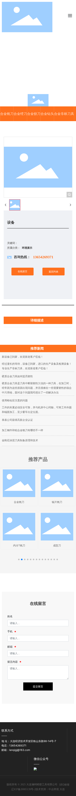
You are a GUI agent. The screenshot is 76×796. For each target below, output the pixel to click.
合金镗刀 (20, 114)
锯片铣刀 (57, 501)
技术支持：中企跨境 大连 (50, 789)
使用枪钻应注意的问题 (15, 400)
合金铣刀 (6, 114)
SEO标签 (64, 784)
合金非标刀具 (64, 114)
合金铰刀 (33, 114)
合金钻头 (47, 114)
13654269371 (43, 257)
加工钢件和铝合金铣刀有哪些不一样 (22, 430)
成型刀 (57, 545)
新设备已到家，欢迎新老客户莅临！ (22, 356)
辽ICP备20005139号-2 (23, 789)
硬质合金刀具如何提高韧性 (17, 376)
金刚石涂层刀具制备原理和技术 (20, 440)
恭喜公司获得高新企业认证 (17, 419)
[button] (19, 559)
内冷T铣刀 (19, 545)
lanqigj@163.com (19, 749)
